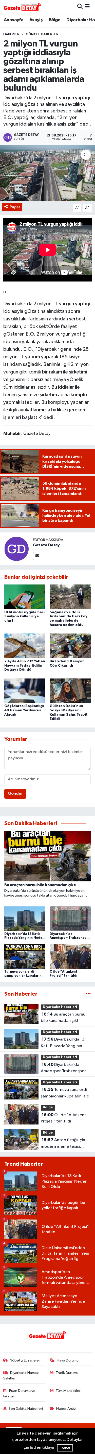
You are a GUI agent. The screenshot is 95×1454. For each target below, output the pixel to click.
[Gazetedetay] (22, 7)
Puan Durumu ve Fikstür (19, 1393)
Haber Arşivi (66, 1409)
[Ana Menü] (87, 7)
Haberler (11, 34)
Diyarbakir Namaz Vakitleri (21, 1375)
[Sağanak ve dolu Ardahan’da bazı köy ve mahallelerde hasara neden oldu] (70, 597)
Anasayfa (13, 20)
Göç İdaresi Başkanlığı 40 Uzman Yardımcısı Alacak (24, 710)
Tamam (65, 1447)
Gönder (15, 793)
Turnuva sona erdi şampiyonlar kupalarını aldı (65, 1092)
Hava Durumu (68, 1360)
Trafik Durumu (67, 1373)
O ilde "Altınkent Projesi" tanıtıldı (63, 1118)
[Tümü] (88, 994)
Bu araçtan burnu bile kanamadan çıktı (63, 1017)
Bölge (55, 20)
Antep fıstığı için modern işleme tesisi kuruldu (63, 1144)
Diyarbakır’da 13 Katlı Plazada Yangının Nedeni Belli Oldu (62, 1043)
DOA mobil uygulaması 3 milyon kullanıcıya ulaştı (24, 617)
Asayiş (36, 20)
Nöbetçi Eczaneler (25, 1360)
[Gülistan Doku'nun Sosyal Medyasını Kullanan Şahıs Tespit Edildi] (70, 690)
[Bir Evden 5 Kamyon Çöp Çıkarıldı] (70, 646)
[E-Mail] (37, 556)
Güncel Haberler (42, 34)
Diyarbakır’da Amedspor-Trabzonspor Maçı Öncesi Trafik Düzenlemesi (63, 1068)
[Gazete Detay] (16, 549)
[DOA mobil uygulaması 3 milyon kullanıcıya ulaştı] (24, 597)
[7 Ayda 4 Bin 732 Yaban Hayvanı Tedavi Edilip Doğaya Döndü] (24, 646)
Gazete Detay (46, 545)
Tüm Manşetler (68, 1391)
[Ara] (80, 7)
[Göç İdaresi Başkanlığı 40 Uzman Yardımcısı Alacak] (24, 690)
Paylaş (15, 207)
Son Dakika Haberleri (26, 1409)
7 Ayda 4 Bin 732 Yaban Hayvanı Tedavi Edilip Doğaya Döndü (24, 666)
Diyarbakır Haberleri (60, 1007)
